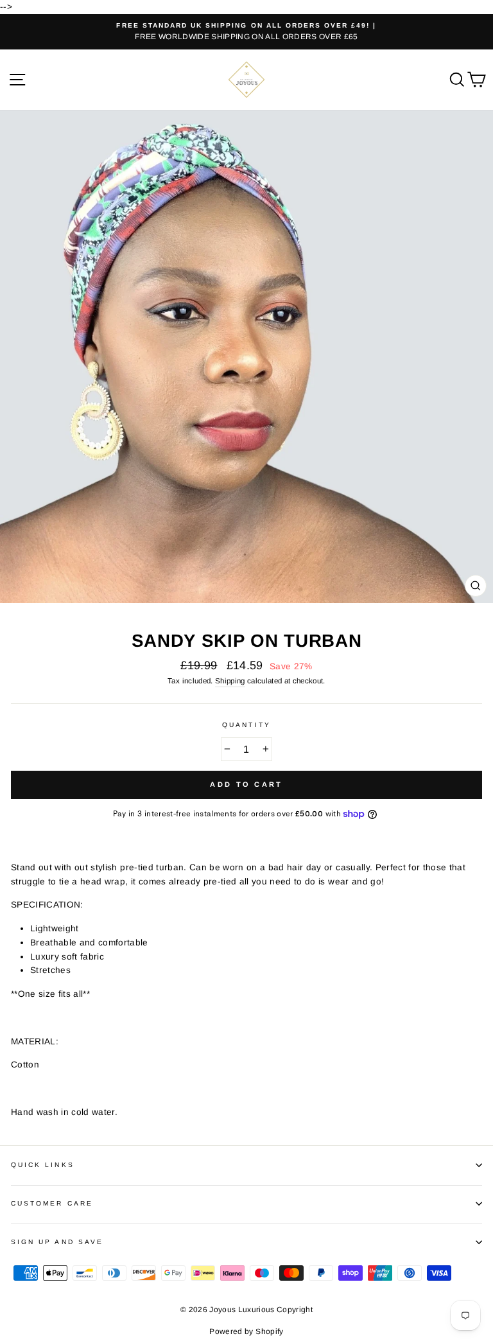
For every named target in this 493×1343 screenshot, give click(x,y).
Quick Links (42, 1164)
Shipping (230, 681)
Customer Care (52, 1203)
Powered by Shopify (246, 1331)
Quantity (246, 724)
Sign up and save (57, 1241)
